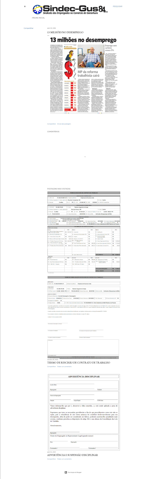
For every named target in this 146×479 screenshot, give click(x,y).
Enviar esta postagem (64, 124)
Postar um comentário (64, 366)
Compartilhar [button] (28, 28)
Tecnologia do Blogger (75, 472)
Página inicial (38, 18)
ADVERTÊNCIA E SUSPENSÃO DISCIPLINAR (72, 455)
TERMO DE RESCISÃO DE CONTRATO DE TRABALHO (78, 362)
